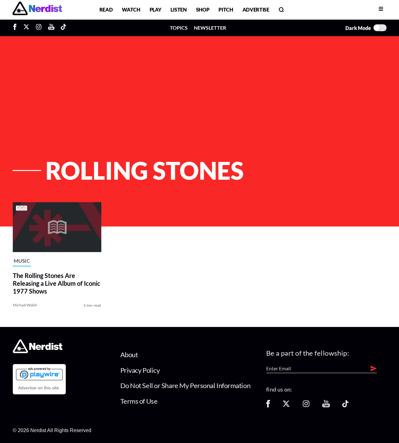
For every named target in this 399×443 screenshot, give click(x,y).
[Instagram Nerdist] (38, 28)
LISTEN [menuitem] (178, 9)
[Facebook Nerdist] (16, 28)
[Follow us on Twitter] (286, 405)
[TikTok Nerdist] (63, 28)
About (129, 354)
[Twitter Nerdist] (26, 28)
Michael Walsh (25, 305)
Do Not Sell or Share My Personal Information (185, 385)
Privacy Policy (140, 370)
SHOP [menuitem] (202, 9)
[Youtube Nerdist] (51, 28)
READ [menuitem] (106, 9)
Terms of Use (139, 401)
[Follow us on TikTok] (345, 405)
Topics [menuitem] (179, 28)
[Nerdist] (37, 9)
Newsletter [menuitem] (210, 28)
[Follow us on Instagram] (306, 405)
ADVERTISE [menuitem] (256, 9)
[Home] (37, 351)
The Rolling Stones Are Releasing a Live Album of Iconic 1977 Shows (56, 283)
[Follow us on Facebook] (268, 405)
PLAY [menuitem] (155, 9)
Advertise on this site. (39, 387)
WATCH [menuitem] (131, 9)
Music (22, 261)
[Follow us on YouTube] (326, 405)
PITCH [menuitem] (226, 9)
